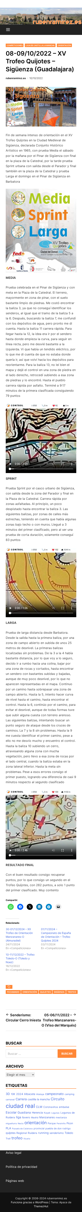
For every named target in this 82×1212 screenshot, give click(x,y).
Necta (20, 1123)
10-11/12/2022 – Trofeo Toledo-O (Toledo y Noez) (20, 958)
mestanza (61, 1117)
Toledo (69, 1132)
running (43, 1133)
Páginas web (15, 1181)
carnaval (10, 1099)
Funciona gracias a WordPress (30, 1202)
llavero (26, 1117)
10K (13, 1094)
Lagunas (55, 1113)
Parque (52, 1123)
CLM (39, 1107)
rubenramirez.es (16, 78)
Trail (8, 1138)
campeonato (54, 1094)
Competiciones (15, 45)
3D (8, 1094)
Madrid (34, 1117)
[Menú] (8, 30)
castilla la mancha (39, 1099)
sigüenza (59, 992)
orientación (30, 992)
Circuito (57, 1099)
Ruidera (32, 1132)
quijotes (45, 992)
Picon (70, 1123)
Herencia (37, 1112)
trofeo (72, 992)
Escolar (11, 1112)
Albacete (29, 1094)
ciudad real (20, 1106)
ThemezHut (41, 1206)
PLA (8, 1128)
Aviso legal (13, 1153)
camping (69, 1094)
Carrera (21, 1099)
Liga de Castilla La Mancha (40, 45)
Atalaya (40, 1094)
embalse (64, 1106)
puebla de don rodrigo (58, 1128)
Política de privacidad (21, 1167)
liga (18, 1117)
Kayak (47, 1112)
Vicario (26, 1138)
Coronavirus (50, 1106)
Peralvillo (61, 1123)
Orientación (64, 45)
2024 (19, 1094)
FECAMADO (13, 992)
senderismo (57, 1132)
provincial (39, 1128)
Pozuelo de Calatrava (22, 1128)
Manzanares (47, 1117)
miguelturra (11, 1123)
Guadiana (24, 1112)
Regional (21, 1132)
